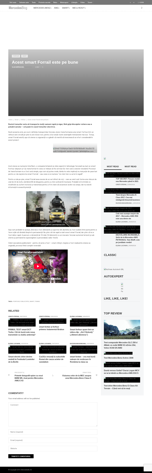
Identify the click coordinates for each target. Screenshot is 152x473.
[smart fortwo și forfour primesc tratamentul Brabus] (52, 321)
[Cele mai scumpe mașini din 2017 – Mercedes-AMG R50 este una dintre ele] (122, 209)
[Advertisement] (76, 29)
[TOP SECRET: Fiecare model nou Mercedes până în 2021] (122, 175)
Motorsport (64, 2)
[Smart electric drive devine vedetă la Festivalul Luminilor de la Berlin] (22, 350)
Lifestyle (74, 2)
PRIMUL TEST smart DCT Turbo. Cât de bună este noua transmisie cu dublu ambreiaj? (22, 332)
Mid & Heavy (78, 8)
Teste (34, 2)
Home (10, 120)
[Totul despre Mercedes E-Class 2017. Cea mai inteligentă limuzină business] (122, 191)
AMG (56, 8)
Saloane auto (24, 2)
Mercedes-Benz (41, 8)
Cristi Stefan (13, 316)
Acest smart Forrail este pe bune (38, 120)
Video (82, 2)
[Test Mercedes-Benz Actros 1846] (118, 353)
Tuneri (90, 2)
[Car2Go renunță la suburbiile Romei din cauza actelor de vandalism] (52, 350)
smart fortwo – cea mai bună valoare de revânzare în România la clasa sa (82, 359)
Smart (65, 8)
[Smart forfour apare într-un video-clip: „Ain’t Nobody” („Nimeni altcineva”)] (83, 322)
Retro (55, 2)
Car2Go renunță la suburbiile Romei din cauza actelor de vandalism (52, 359)
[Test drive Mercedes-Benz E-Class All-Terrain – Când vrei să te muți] (122, 380)
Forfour (16, 56)
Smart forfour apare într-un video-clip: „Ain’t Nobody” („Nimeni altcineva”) (82, 332)
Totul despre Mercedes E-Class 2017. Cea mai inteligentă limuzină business (128, 197)
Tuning (37, 301)
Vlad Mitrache (18, 67)
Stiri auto (13, 2)
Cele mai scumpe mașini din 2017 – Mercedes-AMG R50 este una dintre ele (127, 216)
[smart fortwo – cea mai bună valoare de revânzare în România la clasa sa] (83, 350)
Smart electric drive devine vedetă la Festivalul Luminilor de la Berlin (21, 359)
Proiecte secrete (44, 2)
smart (32, 301)
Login (141, 2)
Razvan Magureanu (78, 343)
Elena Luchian (76, 316)
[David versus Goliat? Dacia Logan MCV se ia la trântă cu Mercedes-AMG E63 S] (122, 364)
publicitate (24, 301)
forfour (16, 301)
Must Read (130, 166)
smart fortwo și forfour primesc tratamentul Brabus (51, 328)
